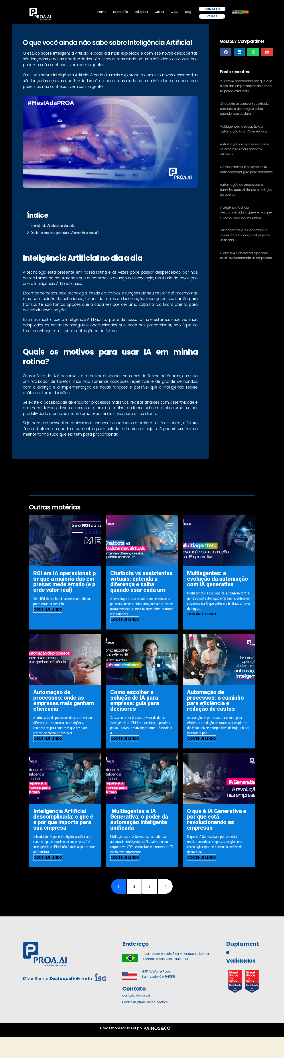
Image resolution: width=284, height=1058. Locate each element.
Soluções (141, 12)
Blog (188, 12)
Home (101, 12)
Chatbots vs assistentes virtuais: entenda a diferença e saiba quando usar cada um (244, 108)
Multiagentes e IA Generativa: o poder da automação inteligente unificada (245, 235)
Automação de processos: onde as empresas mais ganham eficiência (244, 149)
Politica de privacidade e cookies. (145, 1002)
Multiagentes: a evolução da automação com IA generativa (243, 129)
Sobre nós (120, 12)
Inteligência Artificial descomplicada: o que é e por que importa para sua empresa (246, 212)
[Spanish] (246, 12)
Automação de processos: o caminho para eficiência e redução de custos (246, 189)
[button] (225, 52)
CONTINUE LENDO (48, 609)
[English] (234, 12)
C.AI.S (174, 12)
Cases (159, 12)
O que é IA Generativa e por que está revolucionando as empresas (246, 255)
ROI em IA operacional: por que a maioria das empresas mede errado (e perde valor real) (246, 86)
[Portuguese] (240, 12)
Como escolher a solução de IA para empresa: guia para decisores (246, 169)
